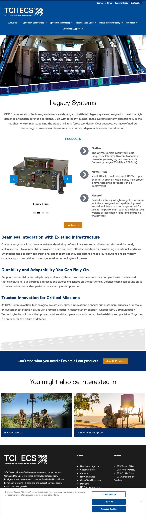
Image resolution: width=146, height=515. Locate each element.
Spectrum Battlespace (33, 22)
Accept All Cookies (108, 509)
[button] (14, 179)
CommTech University (90, 480)
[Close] (141, 501)
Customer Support (71, 28)
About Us (12, 22)
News (109, 3)
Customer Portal (121, 3)
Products (130, 22)
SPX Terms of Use (125, 466)
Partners (84, 484)
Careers (84, 473)
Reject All (109, 502)
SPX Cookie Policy (125, 473)
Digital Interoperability (109, 22)
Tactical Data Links (85, 22)
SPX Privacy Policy (126, 469)
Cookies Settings (109, 494)
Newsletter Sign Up (89, 466)
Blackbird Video (13, 432)
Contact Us (135, 3)
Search (100, 3)
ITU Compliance (87, 477)
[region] (73, 501)
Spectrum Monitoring (60, 22)
